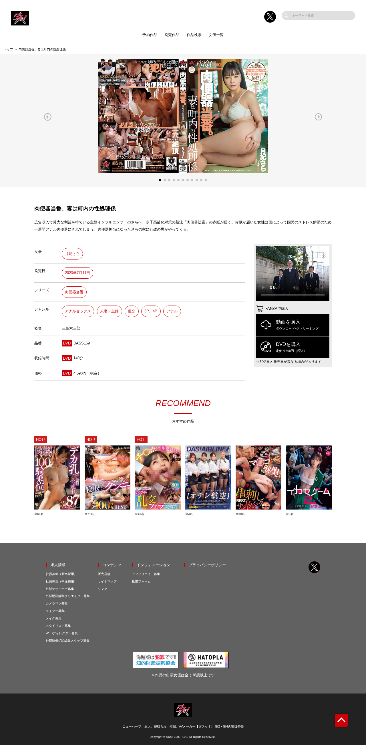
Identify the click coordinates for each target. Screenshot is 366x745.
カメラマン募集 (57, 603)
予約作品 (149, 35)
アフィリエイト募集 (146, 574)
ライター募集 (55, 611)
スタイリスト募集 (58, 625)
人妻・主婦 (109, 311)
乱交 (131, 311)
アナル (172, 311)
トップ (8, 49)
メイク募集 (53, 618)
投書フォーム (141, 581)
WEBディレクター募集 (62, 633)
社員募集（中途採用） (61, 581)
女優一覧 (216, 35)
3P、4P (150, 311)
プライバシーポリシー (207, 565)
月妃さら (72, 253)
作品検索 (194, 35)
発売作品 (171, 35)
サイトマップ (107, 581)
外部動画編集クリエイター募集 (68, 596)
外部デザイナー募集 (60, 589)
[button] (48, 117)
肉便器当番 (74, 292)
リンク (102, 589)
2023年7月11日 (77, 273)
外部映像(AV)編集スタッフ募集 (67, 640)
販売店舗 (104, 574)
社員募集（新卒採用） (61, 574)
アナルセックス (78, 311)
